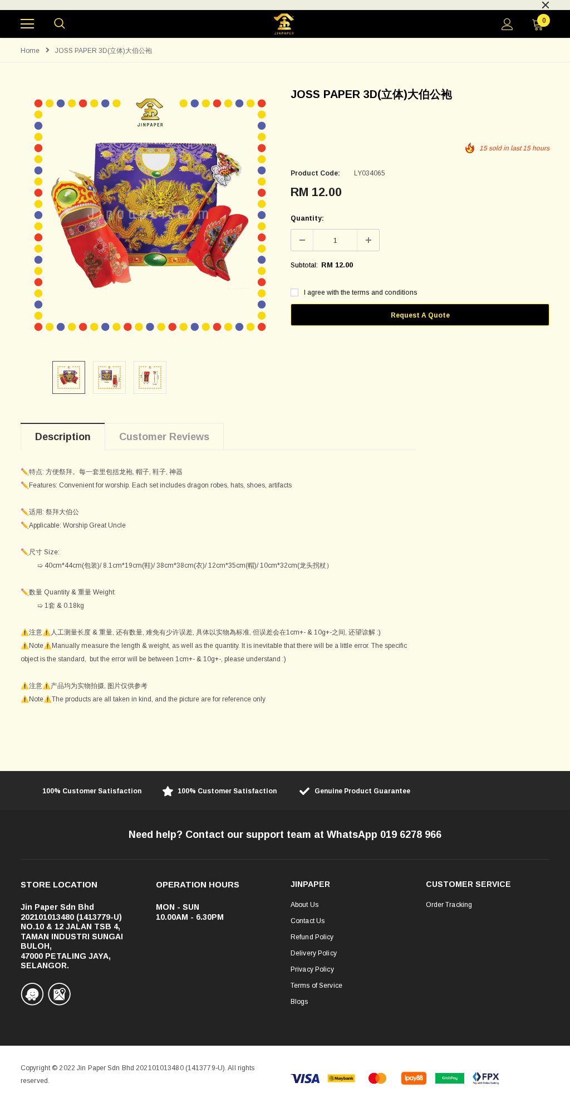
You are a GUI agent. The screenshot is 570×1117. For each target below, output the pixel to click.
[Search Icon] (59, 24)
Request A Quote (420, 315)
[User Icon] (507, 24)
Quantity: (307, 218)
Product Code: (315, 173)
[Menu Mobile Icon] (27, 24)
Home (30, 51)
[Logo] (283, 24)
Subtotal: (304, 265)
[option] (285, 3)
